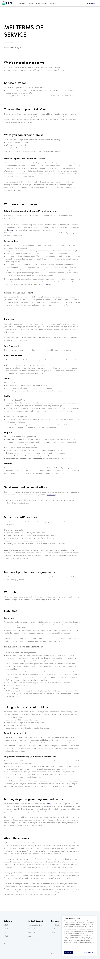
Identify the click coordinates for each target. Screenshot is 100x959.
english (45, 953)
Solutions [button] (22, 3)
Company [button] (53, 3)
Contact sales (91, 3)
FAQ (5, 944)
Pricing (30, 3)
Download (31, 929)
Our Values (55, 929)
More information (68, 948)
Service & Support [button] (41, 3)
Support (30, 936)
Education (31, 932)
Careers (54, 932)
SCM (6, 925)
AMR (6, 936)
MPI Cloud (55, 925)
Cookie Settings (88, 952)
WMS (6, 929)
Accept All (68, 952)
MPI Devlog (32, 940)
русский (54, 953)
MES (6, 932)
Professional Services (35, 925)
